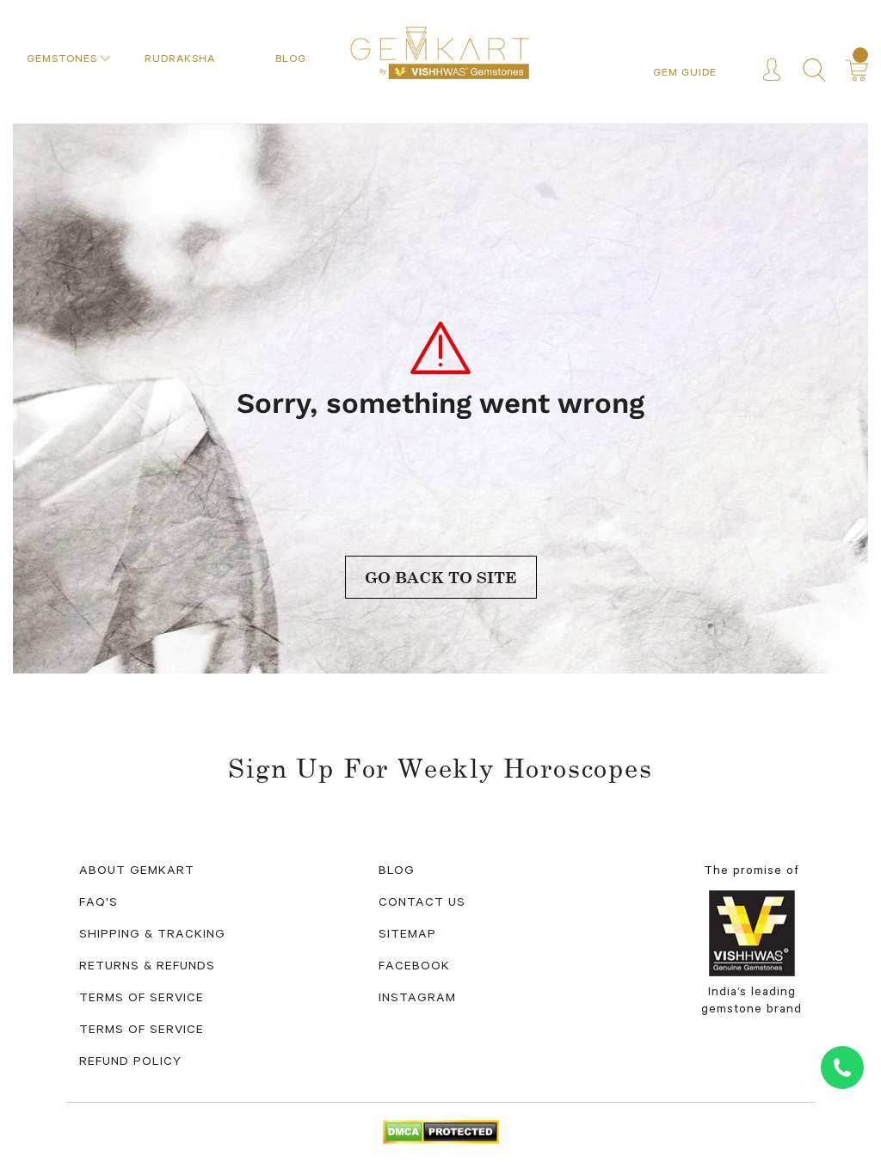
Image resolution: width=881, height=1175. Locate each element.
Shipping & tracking (152, 936)
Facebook (414, 968)
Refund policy (130, 1063)
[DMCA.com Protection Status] (441, 1134)
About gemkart (136, 872)
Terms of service (141, 1031)
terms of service (141, 999)
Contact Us (422, 904)
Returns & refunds (147, 968)
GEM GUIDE (685, 74)
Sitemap (407, 936)
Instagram (417, 999)
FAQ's (98, 904)
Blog (397, 872)
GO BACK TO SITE (441, 577)
